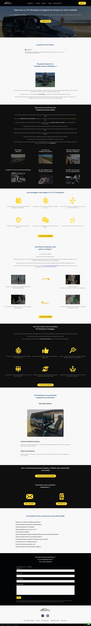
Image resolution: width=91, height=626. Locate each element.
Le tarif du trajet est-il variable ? (22, 531)
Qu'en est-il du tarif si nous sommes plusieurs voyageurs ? (28, 546)
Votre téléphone (19, 579)
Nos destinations (45, 620)
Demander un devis (55, 620)
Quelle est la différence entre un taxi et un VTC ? (26, 529)
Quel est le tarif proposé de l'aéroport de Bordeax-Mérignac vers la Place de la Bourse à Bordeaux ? (37, 534)
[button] (21, 51)
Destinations (30, 3)
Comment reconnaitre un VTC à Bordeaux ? (25, 527)
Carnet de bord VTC (57, 3)
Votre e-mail (19, 573)
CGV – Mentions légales (29, 620)
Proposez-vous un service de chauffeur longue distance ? (28, 522)
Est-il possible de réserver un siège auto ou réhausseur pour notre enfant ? (32, 539)
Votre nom (19, 568)
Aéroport (38, 3)
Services (43, 3)
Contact (50, 3)
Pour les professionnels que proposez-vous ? (25, 544)
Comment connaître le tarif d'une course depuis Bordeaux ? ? (29, 536)
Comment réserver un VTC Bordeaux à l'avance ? (26, 541)
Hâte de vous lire (20, 584)
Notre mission (64, 620)
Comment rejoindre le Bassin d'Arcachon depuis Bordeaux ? (29, 524)
